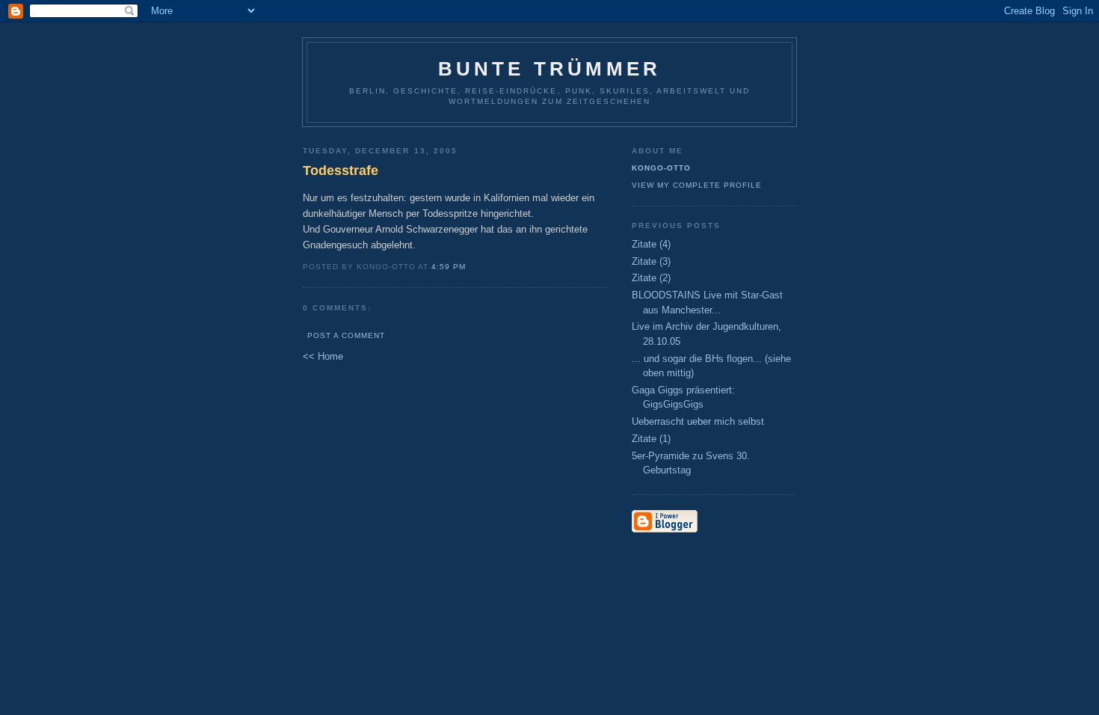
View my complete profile (697, 185)
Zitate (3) (651, 261)
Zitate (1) (651, 438)
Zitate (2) (651, 277)
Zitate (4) (651, 244)
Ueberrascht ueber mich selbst (698, 421)
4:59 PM (448, 267)
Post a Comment (346, 335)
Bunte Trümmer (550, 69)
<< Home (323, 356)
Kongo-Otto (661, 168)
